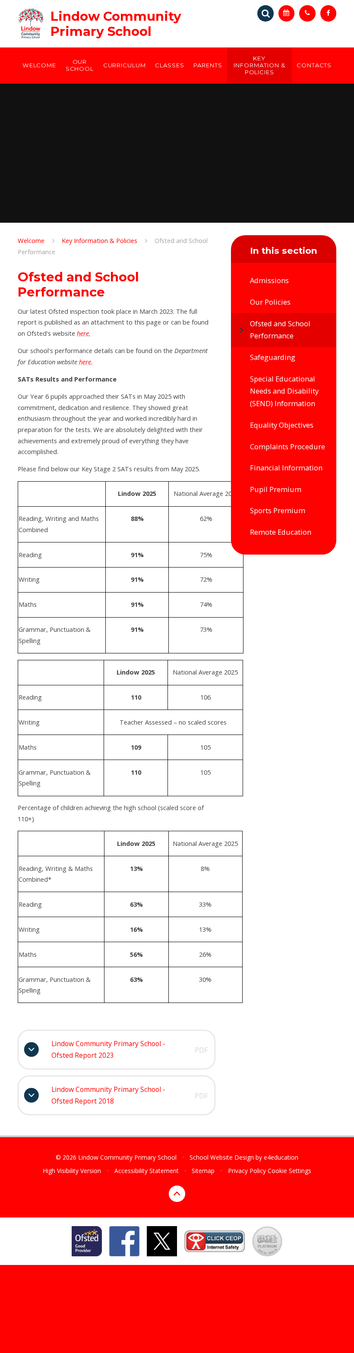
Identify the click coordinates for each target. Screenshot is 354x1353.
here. (84, 333)
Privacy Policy (247, 1171)
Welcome (31, 240)
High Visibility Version (72, 1171)
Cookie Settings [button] (289, 1171)
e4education (281, 1157)
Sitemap (203, 1171)
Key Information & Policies (99, 240)
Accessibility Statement (146, 1171)
